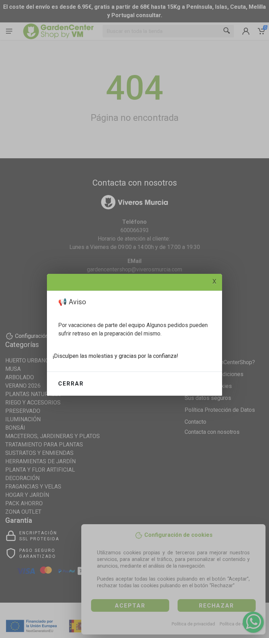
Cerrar (71, 383)
